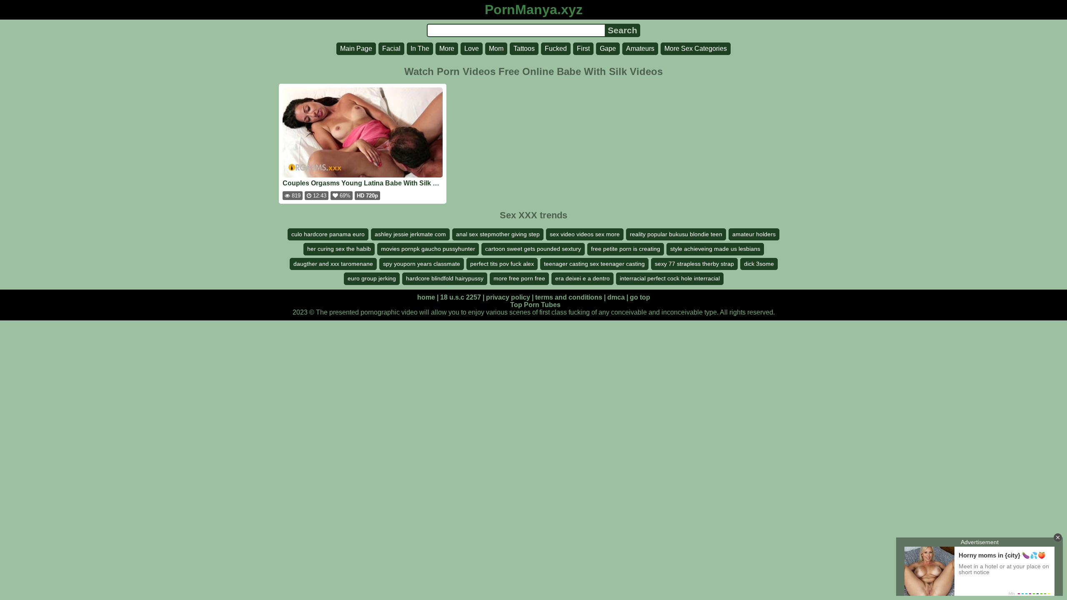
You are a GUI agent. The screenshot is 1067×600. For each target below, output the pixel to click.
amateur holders (754, 234)
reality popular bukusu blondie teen (676, 234)
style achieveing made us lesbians (715, 248)
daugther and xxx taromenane (333, 263)
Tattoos (524, 48)
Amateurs (640, 48)
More (446, 48)
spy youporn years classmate (421, 263)
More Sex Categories (695, 48)
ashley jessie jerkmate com (410, 234)
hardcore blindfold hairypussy (444, 278)
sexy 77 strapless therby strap (694, 263)
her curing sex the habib (339, 248)
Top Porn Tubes (535, 304)
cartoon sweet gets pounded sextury (533, 248)
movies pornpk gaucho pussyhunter (428, 248)
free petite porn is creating (625, 248)
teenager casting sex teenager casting (594, 263)
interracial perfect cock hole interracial (670, 278)
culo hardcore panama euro (328, 234)
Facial (391, 48)
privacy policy (508, 297)
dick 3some (759, 263)
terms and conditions (568, 297)
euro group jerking (372, 278)
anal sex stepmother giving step (498, 234)
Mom (496, 48)
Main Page (356, 48)
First (583, 48)
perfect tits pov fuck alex (502, 263)
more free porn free (519, 278)
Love (471, 48)
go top (640, 297)
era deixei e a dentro (582, 278)
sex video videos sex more (585, 234)
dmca (616, 297)
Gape (608, 48)
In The (420, 48)
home (426, 297)
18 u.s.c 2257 (460, 297)
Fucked (556, 48)
